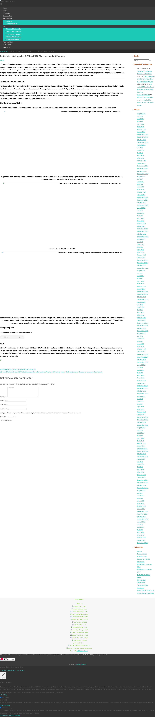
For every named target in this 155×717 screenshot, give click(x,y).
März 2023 (140, 221)
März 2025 (140, 158)
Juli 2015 (140, 462)
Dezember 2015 (142, 448)
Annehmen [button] (20, 670)
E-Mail (2, 405)
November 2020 (142, 294)
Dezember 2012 (142, 543)
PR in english (141, 580)
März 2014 (140, 503)
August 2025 (141, 145)
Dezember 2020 (142, 291)
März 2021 (140, 284)
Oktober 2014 (141, 485)
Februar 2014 (141, 506)
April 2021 (140, 281)
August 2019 (141, 333)
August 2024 (141, 176)
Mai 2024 (140, 184)
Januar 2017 (141, 414)
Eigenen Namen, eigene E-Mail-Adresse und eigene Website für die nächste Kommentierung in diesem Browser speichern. (41, 413)
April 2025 (140, 155)
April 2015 (140, 469)
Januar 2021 (141, 289)
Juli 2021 (140, 273)
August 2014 (141, 490)
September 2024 (142, 174)
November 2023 (142, 200)
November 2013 (142, 514)
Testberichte (4, 51)
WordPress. (83, 664)
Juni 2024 (140, 182)
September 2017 (142, 393)
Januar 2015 (141, 477)
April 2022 (140, 250)
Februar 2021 (141, 286)
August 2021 (141, 270)
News (139, 577)
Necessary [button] (3, 695)
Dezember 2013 (142, 511)
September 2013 (142, 519)
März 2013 (140, 535)
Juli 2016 (140, 430)
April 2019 (140, 344)
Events (139, 551)
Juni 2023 (140, 213)
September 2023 (142, 205)
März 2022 (140, 252)
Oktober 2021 (141, 265)
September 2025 (142, 142)
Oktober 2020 (141, 297)
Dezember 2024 (142, 166)
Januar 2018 (141, 383)
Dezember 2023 (142, 197)
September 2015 (142, 456)
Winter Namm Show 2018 (145, 593)
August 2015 (141, 459)
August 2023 (141, 208)
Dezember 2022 (142, 229)
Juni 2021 (140, 276)
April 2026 (140, 124)
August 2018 (141, 365)
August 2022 (141, 239)
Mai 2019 (140, 341)
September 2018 (142, 362)
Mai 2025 (140, 153)
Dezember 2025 (142, 134)
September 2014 (142, 488)
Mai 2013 (140, 530)
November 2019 (142, 325)
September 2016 (142, 425)
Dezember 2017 (142, 386)
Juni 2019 (140, 339)
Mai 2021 (140, 278)
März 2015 (140, 472)
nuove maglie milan (143, 95)
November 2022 (142, 231)
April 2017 (140, 407)
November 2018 (142, 357)
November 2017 (142, 388)
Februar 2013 (141, 537)
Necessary (5, 697)
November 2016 (142, 420)
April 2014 (140, 501)
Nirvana (78, 664)
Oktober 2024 (141, 171)
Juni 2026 (140, 119)
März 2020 (140, 315)
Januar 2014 (141, 509)
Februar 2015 (141, 475)
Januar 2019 (141, 352)
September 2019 (142, 331)
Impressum (140, 562)
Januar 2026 (141, 132)
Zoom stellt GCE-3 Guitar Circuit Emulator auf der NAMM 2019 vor (146, 79)
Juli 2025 (140, 148)
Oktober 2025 (141, 140)
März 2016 (140, 441)
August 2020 (141, 302)
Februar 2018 (141, 380)
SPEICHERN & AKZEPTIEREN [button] (10, 716)
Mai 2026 (140, 121)
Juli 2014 (140, 493)
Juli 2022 (140, 242)
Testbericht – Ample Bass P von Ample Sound (145, 102)
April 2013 (140, 532)
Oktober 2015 (141, 454)
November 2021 (142, 263)
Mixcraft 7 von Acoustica (145, 97)
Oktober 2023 (141, 202)
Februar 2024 (141, 192)
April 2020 (140, 312)
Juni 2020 (140, 307)
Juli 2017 (140, 399)
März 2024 (140, 189)
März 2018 (140, 378)
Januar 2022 (141, 257)
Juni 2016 (140, 433)
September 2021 (142, 268)
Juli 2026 (140, 116)
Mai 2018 (140, 373)
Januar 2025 (141, 163)
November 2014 (142, 482)
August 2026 (141, 113)
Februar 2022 (141, 255)
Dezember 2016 (142, 417)
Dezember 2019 (142, 323)
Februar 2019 (141, 349)
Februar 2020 (141, 318)
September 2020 (142, 299)
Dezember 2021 (142, 260)
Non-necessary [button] (5, 705)
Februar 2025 (141, 161)
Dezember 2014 (142, 480)
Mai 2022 (140, 247)
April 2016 (140, 438)
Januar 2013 (141, 540)
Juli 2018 (140, 367)
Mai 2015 (140, 467)
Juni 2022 (140, 244)
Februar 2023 (141, 223)
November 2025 (142, 137)
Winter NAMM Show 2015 (145, 590)
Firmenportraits (142, 554)
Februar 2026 (141, 129)
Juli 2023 (140, 210)
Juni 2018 (140, 370)
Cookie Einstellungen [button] (8, 670)
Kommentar (4, 396)
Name (2, 400)
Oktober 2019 (141, 328)
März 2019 (140, 346)
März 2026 (140, 127)
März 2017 (140, 409)
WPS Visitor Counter (82, 651)
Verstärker (140, 588)
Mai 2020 (140, 310)
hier (35, 70)
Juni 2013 (140, 527)
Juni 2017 (140, 401)
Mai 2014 (140, 498)
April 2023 (140, 218)
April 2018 (140, 375)
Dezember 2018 (142, 354)
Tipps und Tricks (142, 585)
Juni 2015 (140, 464)
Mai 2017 (140, 404)
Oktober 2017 (141, 391)
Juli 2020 (140, 304)
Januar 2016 (141, 446)
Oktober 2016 (141, 422)
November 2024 (142, 168)
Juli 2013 (140, 524)
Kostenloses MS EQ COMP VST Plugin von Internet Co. (18, 369)
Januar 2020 (141, 320)
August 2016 (141, 428)
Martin (2, 60)
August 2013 (141, 522)
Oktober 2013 (141, 517)
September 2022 (142, 236)
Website (2, 409)
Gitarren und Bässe (143, 559)
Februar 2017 (141, 412)
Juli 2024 (140, 179)
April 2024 (140, 187)
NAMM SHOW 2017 (143, 575)
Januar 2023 (141, 226)
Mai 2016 (140, 435)
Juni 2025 (140, 150)
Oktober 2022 (141, 234)
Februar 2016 (141, 443)
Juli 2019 (140, 336)
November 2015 (142, 451)
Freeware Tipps (142, 556)
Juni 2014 (140, 496)
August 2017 (141, 396)
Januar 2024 (141, 195)
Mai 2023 (140, 216)
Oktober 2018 (141, 359)
